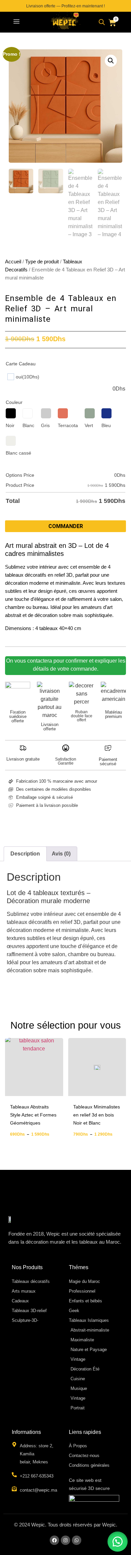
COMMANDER (65, 526)
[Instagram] (65, 1540)
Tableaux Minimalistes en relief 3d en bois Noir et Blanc (96, 1115)
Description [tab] (25, 854)
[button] (16, 22)
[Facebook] (54, 1540)
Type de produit (42, 261)
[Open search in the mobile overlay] (101, 22)
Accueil (13, 261)
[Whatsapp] (76, 1540)
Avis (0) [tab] (61, 854)
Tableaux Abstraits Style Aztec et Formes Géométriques (33, 1115)
